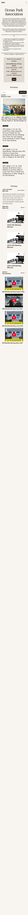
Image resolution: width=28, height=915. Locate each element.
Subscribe (23, 92)
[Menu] (26, 2)
